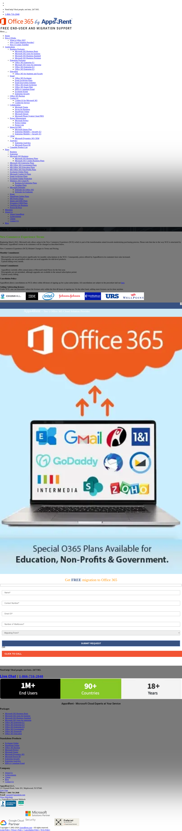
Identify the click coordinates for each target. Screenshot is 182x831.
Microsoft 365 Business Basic (26, 51)
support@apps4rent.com (15, 795)
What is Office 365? (18, 40)
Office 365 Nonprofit (13, 731)
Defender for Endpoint (24, 192)
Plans (7, 149)
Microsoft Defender (17, 187)
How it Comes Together (19, 45)
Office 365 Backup (17, 96)
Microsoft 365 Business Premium (28, 58)
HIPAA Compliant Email (25, 89)
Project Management (18, 118)
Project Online (20, 123)
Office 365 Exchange (23, 78)
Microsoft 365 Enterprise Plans (22, 163)
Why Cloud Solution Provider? (22, 42)
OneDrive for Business (19, 205)
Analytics (13, 141)
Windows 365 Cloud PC (19, 181)
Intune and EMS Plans (18, 201)
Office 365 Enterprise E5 (24, 69)
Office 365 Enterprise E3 (24, 67)
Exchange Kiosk (21, 91)
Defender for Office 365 (24, 190)
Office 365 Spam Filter (24, 87)
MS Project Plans (16, 199)
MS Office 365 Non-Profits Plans (23, 170)
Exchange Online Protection (21, 178)
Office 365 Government (14, 729)
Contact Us (14, 221)
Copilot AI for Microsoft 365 (26, 100)
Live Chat (9, 12)
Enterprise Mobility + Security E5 (28, 134)
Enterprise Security (22, 94)
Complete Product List (18, 147)
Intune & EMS (15, 127)
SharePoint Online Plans (19, 196)
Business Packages (17, 49)
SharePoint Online (22, 112)
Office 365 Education (13, 734)
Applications (10, 47)
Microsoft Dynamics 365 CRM (27, 138)
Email (12, 76)
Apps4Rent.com (25, 828)
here (122, 283)
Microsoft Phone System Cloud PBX (29, 116)
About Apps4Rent (17, 214)
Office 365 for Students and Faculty (29, 74)
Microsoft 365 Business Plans (26, 158)
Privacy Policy (17, 830)
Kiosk (12, 194)
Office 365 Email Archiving (26, 85)
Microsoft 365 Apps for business (27, 54)
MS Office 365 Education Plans (22, 167)
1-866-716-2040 (12, 14)
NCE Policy (45, 830)
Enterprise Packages (18, 60)
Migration (9, 210)
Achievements (15, 216)
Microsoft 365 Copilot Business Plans (29, 161)
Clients (12, 219)
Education (14, 71)
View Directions (6, 797)
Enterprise (14, 154)
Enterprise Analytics (23, 143)
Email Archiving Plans (23, 80)
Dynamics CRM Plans (18, 203)
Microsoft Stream (21, 114)
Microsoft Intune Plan (23, 129)
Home (7, 36)
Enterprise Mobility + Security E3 (28, 132)
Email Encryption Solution (25, 83)
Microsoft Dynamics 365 (14, 754)
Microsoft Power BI (22, 145)
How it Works (10, 38)
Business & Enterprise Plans (26, 183)
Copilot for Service (22, 103)
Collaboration (15, 105)
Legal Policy (5, 830)
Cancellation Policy (32, 830)
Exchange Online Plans (19, 172)
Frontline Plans (21, 185)
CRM (12, 136)
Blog (7, 223)
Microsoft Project (21, 120)
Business (13, 152)
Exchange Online (12, 743)
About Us (9, 212)
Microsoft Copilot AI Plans (20, 174)
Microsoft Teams (21, 107)
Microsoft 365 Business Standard (28, 56)
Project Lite (19, 125)
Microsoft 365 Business (19, 156)
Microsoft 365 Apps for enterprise (28, 65)
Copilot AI (14, 98)
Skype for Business (22, 109)
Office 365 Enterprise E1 (24, 62)
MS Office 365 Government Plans (23, 165)
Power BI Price (16, 207)
